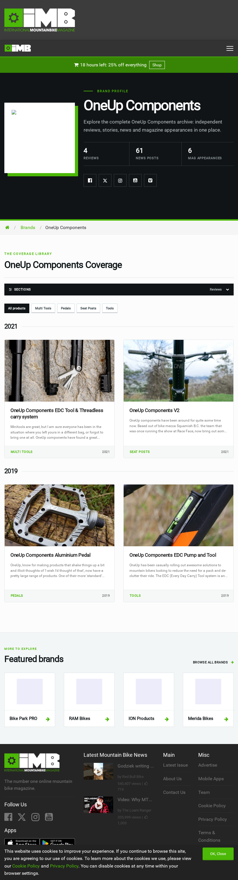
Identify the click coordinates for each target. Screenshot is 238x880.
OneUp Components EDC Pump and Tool (172, 555)
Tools (110, 308)
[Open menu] (230, 48)
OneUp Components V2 (154, 410)
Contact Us (174, 792)
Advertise (207, 765)
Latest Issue (175, 765)
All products (17, 308)
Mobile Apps (211, 778)
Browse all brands (211, 662)
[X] (22, 818)
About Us (172, 778)
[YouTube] (49, 818)
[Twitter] (105, 180)
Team (204, 792)
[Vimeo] (150, 180)
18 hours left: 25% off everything (120, 65)
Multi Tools (43, 308)
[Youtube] (135, 180)
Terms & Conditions (209, 836)
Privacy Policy (212, 819)
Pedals (66, 308)
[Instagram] (120, 180)
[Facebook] (90, 180)
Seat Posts (88, 308)
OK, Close (218, 854)
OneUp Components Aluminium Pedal (50, 555)
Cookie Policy (212, 805)
